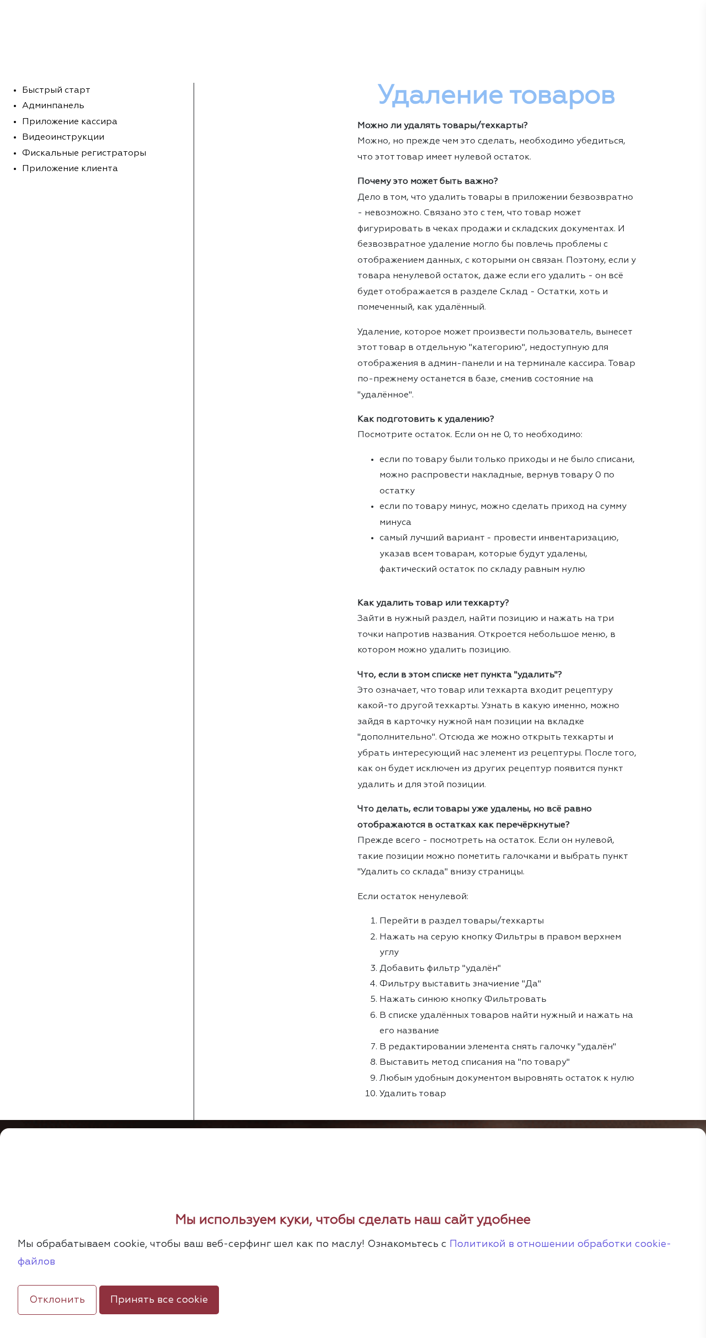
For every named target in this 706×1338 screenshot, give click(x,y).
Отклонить (57, 1300)
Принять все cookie (159, 1300)
